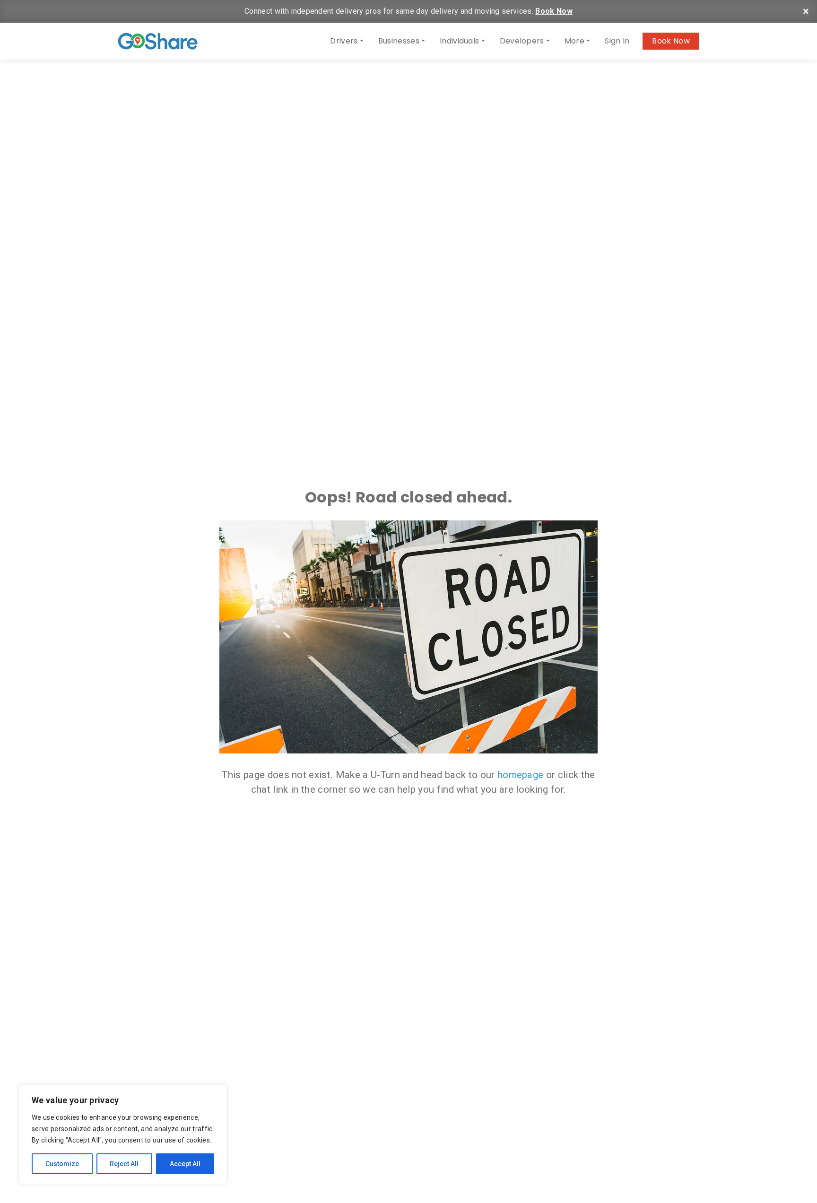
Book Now (554, 11)
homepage (520, 774)
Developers (522, 40)
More (574, 40)
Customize (62, 1164)
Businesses (398, 40)
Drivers (343, 40)
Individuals (459, 40)
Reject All (124, 1164)
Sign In (617, 40)
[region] (123, 1134)
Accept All (185, 1164)
